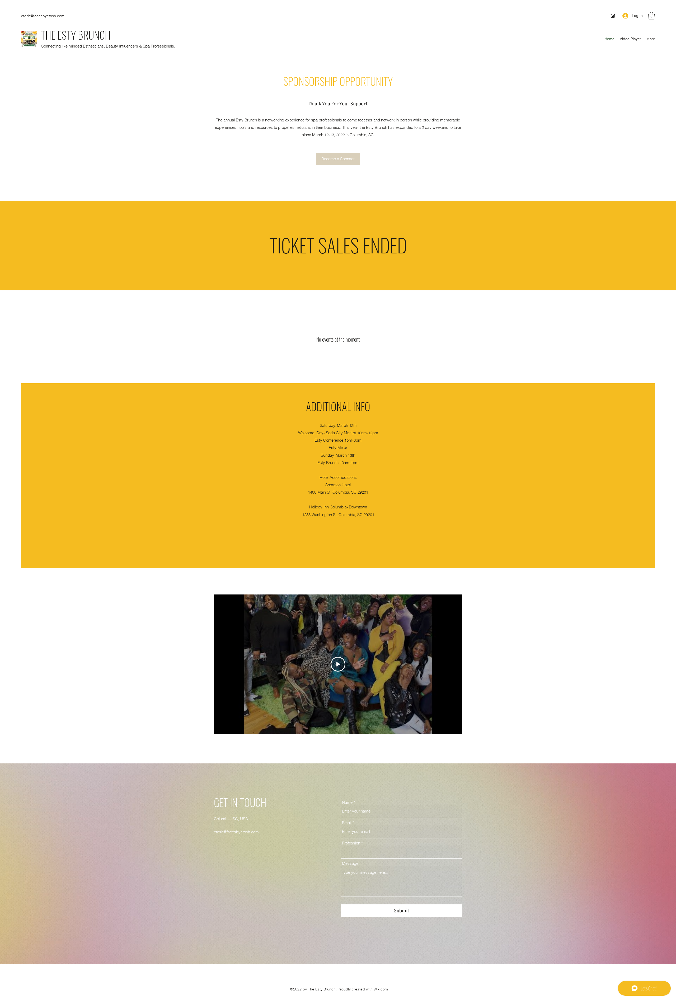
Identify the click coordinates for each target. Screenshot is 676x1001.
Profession (351, 843)
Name (347, 802)
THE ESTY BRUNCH (76, 35)
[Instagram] (613, 15)
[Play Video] (338, 664)
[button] (651, 16)
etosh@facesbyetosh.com (42, 15)
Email (346, 823)
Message (350, 863)
